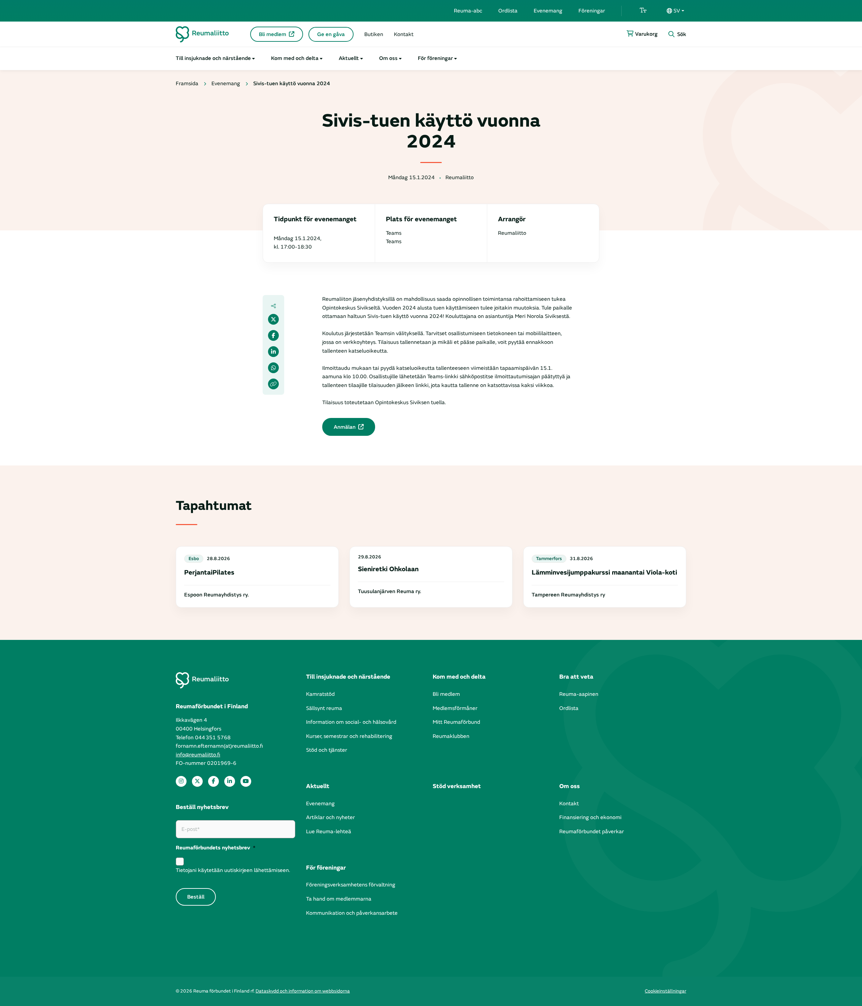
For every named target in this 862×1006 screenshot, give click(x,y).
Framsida (187, 83)
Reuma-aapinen (578, 694)
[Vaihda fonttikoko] (643, 10)
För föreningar (435, 58)
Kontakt (403, 34)
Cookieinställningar (665, 991)
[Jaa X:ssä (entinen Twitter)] (273, 319)
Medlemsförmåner (455, 708)
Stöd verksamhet (457, 786)
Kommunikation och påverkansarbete (352, 913)
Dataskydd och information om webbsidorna (303, 991)
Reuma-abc (468, 10)
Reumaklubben (451, 736)
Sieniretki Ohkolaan (388, 569)
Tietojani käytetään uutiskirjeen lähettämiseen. (233, 870)
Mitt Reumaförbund (456, 722)
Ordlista (508, 10)
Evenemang (548, 10)
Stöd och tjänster (326, 750)
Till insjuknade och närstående (213, 58)
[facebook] (213, 781)
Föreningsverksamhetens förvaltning (350, 884)
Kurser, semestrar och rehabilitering (349, 736)
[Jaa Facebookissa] (273, 335)
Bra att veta (576, 677)
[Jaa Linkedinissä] (273, 351)
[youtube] (245, 781)
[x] (197, 781)
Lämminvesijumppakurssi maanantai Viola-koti (604, 572)
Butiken (373, 34)
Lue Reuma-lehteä (328, 831)
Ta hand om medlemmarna (338, 899)
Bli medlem (272, 34)
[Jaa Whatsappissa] (273, 367)
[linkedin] (229, 781)
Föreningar (591, 10)
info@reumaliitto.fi (198, 754)
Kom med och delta (295, 58)
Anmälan (345, 427)
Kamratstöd (320, 694)
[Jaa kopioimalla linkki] (273, 384)
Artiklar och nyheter (330, 817)
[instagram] (181, 781)
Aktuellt (349, 58)
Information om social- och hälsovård (351, 722)
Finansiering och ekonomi (590, 817)
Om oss (388, 58)
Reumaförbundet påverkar (591, 831)
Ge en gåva (331, 34)
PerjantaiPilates (209, 572)
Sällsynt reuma (324, 708)
